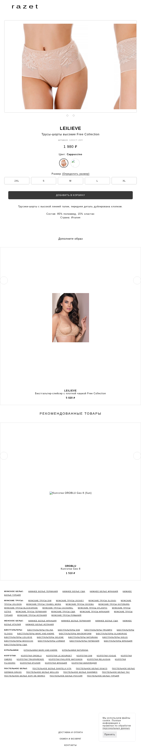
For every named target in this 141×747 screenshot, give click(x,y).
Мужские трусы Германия (31, 612)
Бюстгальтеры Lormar (51, 641)
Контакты (70, 745)
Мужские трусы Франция (94, 612)
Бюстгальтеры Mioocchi (18, 641)
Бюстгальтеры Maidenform (75, 634)
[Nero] (75, 163)
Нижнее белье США (73, 591)
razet (26, 6)
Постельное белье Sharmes (80, 672)
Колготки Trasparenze (30, 659)
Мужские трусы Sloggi (102, 601)
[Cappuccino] (63, 163)
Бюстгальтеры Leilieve (18, 637)
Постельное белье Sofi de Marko (24, 676)
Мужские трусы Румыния (66, 615)
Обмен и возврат (70, 739)
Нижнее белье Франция (104, 591)
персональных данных (116, 728)
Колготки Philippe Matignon (65, 659)
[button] (7, 6)
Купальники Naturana (75, 650)
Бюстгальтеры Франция (118, 641)
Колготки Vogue (106, 656)
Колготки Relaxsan (98, 659)
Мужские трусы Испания (32, 615)
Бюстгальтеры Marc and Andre (35, 634)
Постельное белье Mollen (42, 672)
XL (124, 181)
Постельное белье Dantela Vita (51, 668)
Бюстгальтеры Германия (84, 641)
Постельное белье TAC (116, 672)
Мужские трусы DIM (39, 601)
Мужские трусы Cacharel (57, 608)
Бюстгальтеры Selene (50, 637)
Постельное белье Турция (103, 676)
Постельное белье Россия (66, 676)
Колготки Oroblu (31, 656)
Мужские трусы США (63, 612)
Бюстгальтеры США (15, 645)
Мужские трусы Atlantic (92, 608)
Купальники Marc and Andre (40, 650)
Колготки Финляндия (84, 663)
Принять (109, 734)
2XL (17, 181)
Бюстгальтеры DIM (69, 630)
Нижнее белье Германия (43, 591)
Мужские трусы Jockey (70, 601)
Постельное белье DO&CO (91, 668)
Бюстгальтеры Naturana (83, 637)
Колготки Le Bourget (59, 656)
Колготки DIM (84, 656)
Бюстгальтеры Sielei (115, 637)
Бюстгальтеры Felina (40, 630)
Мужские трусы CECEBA (80, 604)
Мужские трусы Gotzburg (114, 604)
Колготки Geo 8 (70, 567)
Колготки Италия (30, 663)
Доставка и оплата (70, 732)
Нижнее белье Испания (40, 624)
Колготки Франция (56, 663)
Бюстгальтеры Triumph (98, 630)
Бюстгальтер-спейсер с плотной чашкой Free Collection (70, 392)
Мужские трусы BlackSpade (21, 608)
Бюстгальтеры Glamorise (111, 634)
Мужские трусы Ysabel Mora (43, 604)
